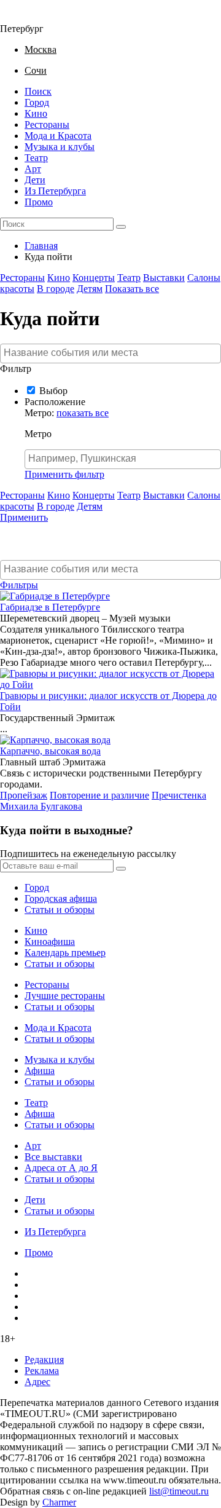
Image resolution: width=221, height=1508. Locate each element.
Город (37, 102)
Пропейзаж (23, 795)
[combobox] (110, 353)
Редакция (44, 1359)
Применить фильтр (64, 474)
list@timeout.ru (179, 1491)
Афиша (40, 1070)
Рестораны (47, 124)
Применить (24, 517)
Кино (36, 113)
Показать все (132, 288)
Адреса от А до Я (61, 1168)
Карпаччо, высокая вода (50, 751)
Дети (35, 180)
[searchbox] (112, 352)
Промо (39, 202)
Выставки (164, 277)
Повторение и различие (99, 795)
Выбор (53, 390)
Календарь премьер (65, 952)
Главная (41, 245)
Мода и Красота (58, 135)
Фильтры (19, 585)
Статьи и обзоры (60, 909)
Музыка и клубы (60, 146)
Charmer (59, 1502)
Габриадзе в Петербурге (50, 607)
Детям (90, 288)
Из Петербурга (55, 191)
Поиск (38, 91)
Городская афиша (61, 898)
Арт (33, 169)
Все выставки (53, 1156)
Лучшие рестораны (65, 995)
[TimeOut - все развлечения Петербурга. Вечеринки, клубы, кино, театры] (27, 17)
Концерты (93, 277)
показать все (82, 413)
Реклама (42, 1370)
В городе (55, 288)
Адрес (37, 1381)
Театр (36, 157)
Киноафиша (50, 941)
